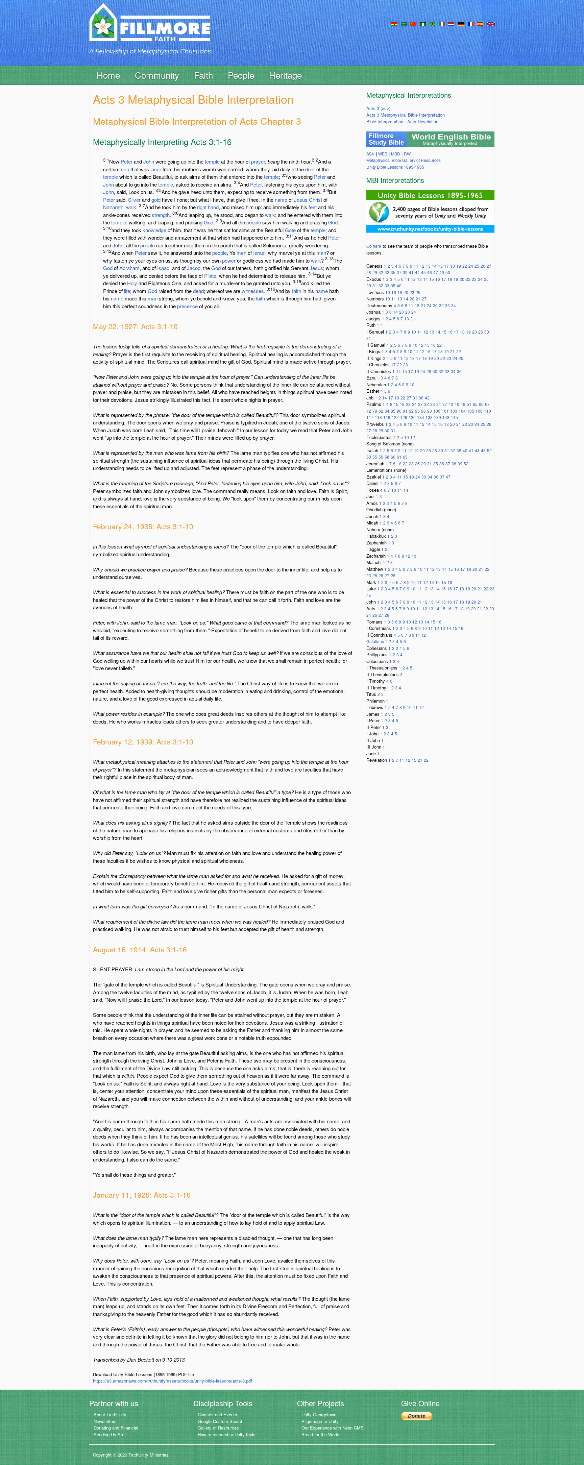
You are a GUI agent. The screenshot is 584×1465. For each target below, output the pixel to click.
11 (416, 266)
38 (421, 397)
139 (437, 417)
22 (464, 266)
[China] (413, 23)
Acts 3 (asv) (378, 108)
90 (399, 411)
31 (374, 285)
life (127, 290)
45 (423, 272)
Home (108, 75)
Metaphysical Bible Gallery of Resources (403, 160)
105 (470, 411)
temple (212, 161)
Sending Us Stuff (110, 1434)
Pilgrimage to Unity (320, 1421)
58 (387, 457)
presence (187, 306)
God (208, 222)
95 (417, 411)
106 (479, 411)
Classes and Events (217, 1414)
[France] (471, 23)
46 (429, 272)
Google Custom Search (220, 1421)
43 (477, 450)
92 (411, 411)
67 (487, 404)
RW (407, 153)
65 (475, 404)
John (148, 161)
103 (453, 411)
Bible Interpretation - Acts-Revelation (402, 121)
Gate (290, 230)
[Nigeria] (423, 23)
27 (489, 266)
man (124, 169)
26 (483, 266)
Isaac (163, 267)
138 (429, 417)
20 (462, 279)
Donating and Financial (116, 1427)
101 (445, 411)
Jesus (301, 199)
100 (436, 411)
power (229, 260)
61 (399, 457)
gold (156, 199)
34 (453, 305)
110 (487, 411)
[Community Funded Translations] (491, 23)
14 (434, 266)
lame (155, 169)
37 (399, 272)
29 (374, 272)
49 (441, 272)
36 (459, 371)
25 (476, 266)
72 (368, 411)
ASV (370, 153)
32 (381, 272)
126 (403, 417)
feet (313, 207)
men (241, 252)
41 (411, 272)
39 (405, 272)
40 (399, 285)
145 (454, 417)
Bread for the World (320, 1434)
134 (420, 417)
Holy (132, 283)
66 (481, 404)
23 (474, 279)
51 (469, 404)
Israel (259, 252)
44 (417, 272)
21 (418, 298)
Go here (373, 246)
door (310, 169)
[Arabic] (404, 23)
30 (435, 305)
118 (378, 417)
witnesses (253, 290)
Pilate (210, 275)
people (253, 222)
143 (445, 417)
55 (374, 457)
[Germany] (461, 23)
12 (422, 266)
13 (428, 266)
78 (374, 411)
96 (423, 411)
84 (387, 411)
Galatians (375, 641)
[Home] (149, 28)
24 (470, 266)
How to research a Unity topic (227, 1434)
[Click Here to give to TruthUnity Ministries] (416, 1415)
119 (386, 417)
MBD (395, 153)
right (201, 207)
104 (462, 411)
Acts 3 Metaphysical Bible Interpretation (405, 115)
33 (387, 272)
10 (387, 292)
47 (435, 272)
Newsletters (105, 1421)
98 (429, 411)
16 (437, 279)
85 (393, 411)
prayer (258, 161)
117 (369, 417)
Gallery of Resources (218, 1427)
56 (381, 457)
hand (213, 207)
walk (131, 207)
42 (427, 397)
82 (381, 411)
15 (440, 266)
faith (296, 290)
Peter (126, 161)
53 (368, 457)
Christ (315, 199)
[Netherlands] (451, 23)
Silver (134, 199)
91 (405, 411)
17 (446, 266)
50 (447, 272)
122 (395, 417)
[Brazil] (432, 23)
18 (452, 266)
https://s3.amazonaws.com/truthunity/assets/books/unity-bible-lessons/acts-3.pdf (172, 1380)
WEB (382, 153)
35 (393, 272)
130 (412, 417)
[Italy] (442, 23)
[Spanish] (480, 23)
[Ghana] (394, 23)
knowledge (154, 230)
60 (393, 457)
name (281, 199)
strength (161, 214)
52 (489, 450)
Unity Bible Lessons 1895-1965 (395, 167)
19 (458, 266)
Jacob (193, 267)
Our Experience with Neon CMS (332, 1427)
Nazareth (113, 207)
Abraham (129, 267)
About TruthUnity (110, 1414)
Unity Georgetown (318, 1414)
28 (368, 272)
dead (198, 290)
